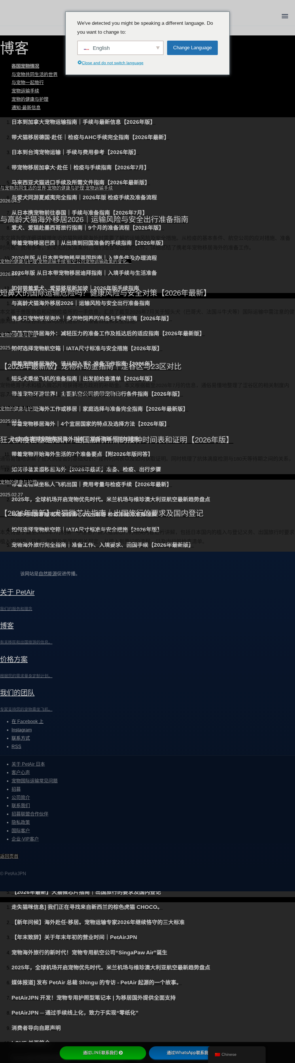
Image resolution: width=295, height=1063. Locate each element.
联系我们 (21, 805)
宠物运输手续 (25, 90)
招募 (16, 789)
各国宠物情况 (25, 66)
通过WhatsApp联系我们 (189, 1052)
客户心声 (21, 772)
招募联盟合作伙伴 (30, 814)
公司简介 (21, 797)
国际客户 (21, 830)
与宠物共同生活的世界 (35, 74)
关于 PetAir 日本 (28, 764)
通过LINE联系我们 (100, 1052)
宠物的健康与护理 (30, 99)
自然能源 (48, 573)
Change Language (192, 47)
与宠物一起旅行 (28, 82)
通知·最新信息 (26, 107)
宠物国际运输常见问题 (35, 780)
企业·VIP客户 (25, 839)
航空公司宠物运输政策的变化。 (99, 261)
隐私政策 (21, 822)
